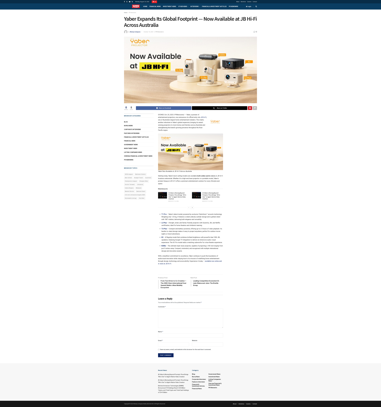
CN (155, 1)
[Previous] (188, 207)
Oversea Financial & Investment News (138, 156)
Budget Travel (138, 177)
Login (249, 6)
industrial (140, 184)
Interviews (194, 6)
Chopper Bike (144, 181)
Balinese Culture (140, 174)
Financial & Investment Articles (214, 6)
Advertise (243, 1)
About (237, 1)
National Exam (141, 191)
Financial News (155, 6)
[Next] (192, 207)
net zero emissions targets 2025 (135, 195)
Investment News (169, 6)
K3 (162, 237)
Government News (131, 144)
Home (145, 6)
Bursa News (128, 125)
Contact (255, 1)
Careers (249, 1)
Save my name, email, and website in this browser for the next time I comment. (185, 349)
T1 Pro (164, 214)
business (148, 177)
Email (160, 340)
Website (194, 340)
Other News (182, 6)
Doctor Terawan (130, 184)
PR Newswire (233, 6)
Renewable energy (130, 198)
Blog (126, 122)
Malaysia (138, 188)
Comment (162, 307)
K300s (163, 246)
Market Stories (129, 191)
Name (160, 332)
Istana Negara (129, 188)
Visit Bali (141, 198)
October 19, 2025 (148, 32)
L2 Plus (164, 223)
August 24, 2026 (174, 201)
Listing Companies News (133, 152)
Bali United (128, 177)
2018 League (129, 174)
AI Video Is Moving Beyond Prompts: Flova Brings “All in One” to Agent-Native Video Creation (177, 196)
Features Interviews (132, 133)
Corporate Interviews (132, 129)
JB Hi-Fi (203, 117)
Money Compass (135, 32)
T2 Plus (164, 229)
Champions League (131, 181)
